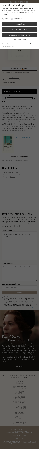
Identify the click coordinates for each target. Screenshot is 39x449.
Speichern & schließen (19, 29)
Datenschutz (33, 44)
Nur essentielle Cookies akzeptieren (19, 35)
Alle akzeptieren (19, 24)
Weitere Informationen (19, 39)
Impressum (26, 44)
